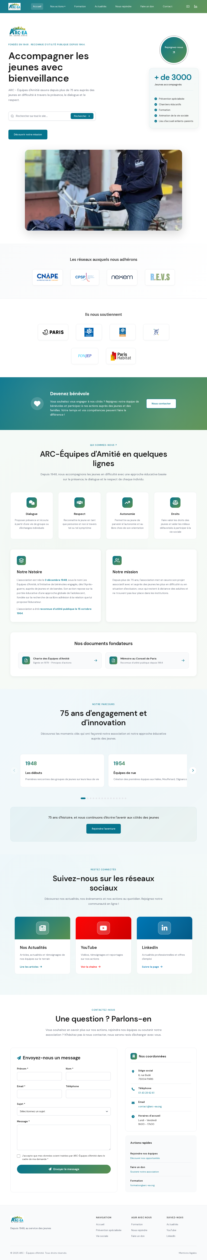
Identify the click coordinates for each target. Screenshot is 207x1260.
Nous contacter (161, 403)
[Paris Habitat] (121, 356)
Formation (80, 6)
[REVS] (160, 277)
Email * (21, 1086)
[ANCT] (156, 332)
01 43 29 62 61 (146, 1092)
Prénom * (22, 1068)
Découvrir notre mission (28, 134)
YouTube (171, 1230)
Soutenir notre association (144, 1171)
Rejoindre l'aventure (103, 828)
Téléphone (72, 1086)
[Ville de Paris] (53, 332)
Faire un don (147, 6)
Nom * (69, 1068)
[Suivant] (193, 770)
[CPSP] (85, 277)
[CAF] (89, 332)
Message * (23, 1121)
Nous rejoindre (123, 6)
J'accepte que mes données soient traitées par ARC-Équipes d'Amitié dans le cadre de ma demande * (63, 1157)
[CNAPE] (47, 277)
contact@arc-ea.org (150, 1106)
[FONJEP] (84, 356)
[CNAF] (123, 332)
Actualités (100, 6)
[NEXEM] (122, 277)
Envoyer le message (66, 1169)
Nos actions (57, 6)
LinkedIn (171, 1236)
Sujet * (21, 1104)
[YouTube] (188, 6)
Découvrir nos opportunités (145, 1158)
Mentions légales (188, 1252)
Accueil (37, 6)
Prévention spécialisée (108, 1230)
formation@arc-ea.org (142, 1185)
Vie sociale (102, 1236)
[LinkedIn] (196, 6)
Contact (167, 6)
